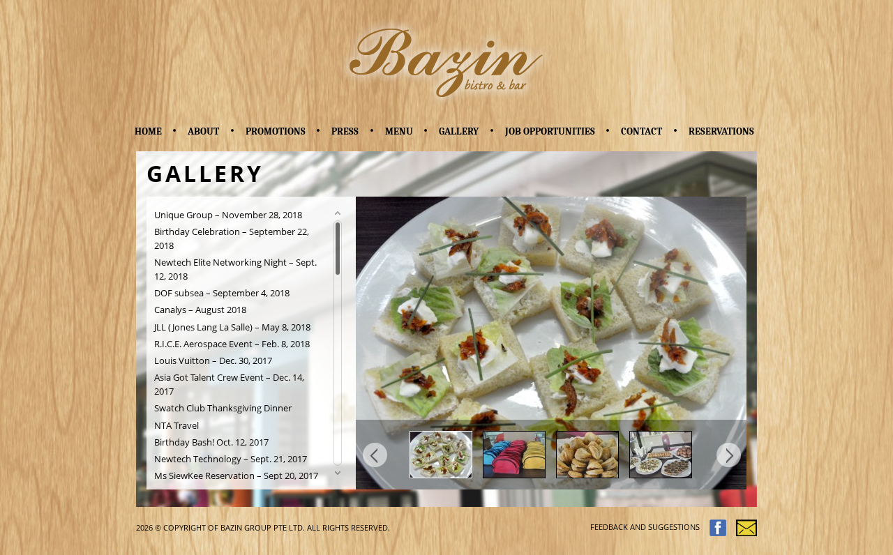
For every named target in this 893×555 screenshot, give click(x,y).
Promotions (276, 131)
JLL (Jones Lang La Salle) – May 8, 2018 (232, 327)
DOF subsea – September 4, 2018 (222, 293)
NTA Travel (176, 426)
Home (148, 131)
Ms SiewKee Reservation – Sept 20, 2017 (236, 476)
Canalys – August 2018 (200, 310)
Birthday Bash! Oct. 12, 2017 (211, 442)
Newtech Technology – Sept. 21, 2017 (230, 459)
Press (345, 131)
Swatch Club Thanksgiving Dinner (223, 408)
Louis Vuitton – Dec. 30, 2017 (213, 361)
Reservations (721, 131)
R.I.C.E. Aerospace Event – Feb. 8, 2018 (232, 344)
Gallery (459, 131)
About (203, 131)
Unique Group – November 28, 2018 (228, 215)
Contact (641, 131)
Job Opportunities (550, 131)
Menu (399, 131)
